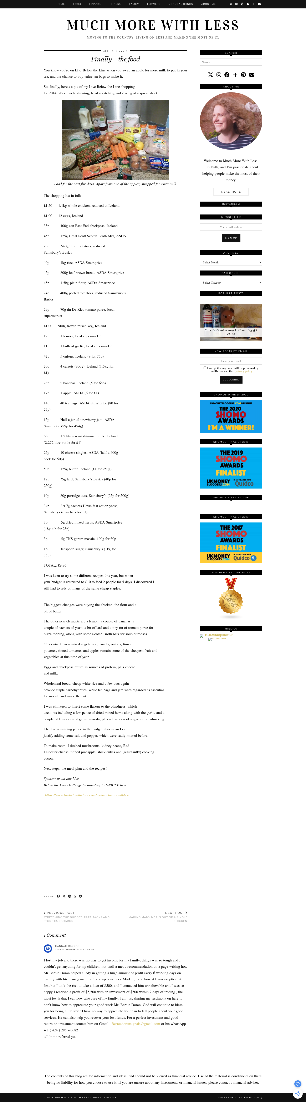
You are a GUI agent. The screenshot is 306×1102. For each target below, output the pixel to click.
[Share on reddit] (80, 897)
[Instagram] (236, 4)
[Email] (259, 4)
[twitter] (210, 74)
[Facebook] (248, 4)
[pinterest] (243, 74)
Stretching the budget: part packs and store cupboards (77, 917)
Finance (95, 3)
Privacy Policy (105, 1097)
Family (134, 3)
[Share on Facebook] (58, 897)
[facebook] (227, 74)
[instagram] (218, 74)
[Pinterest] (242, 4)
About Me (208, 3)
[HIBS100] (217, 637)
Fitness (115, 3)
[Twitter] (231, 4)
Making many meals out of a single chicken (158, 917)
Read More (231, 191)
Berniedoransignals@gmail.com (136, 1023)
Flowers (153, 3)
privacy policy (243, 371)
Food (77, 3)
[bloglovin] (235, 74)
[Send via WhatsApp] (75, 897)
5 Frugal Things (181, 3)
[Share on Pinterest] (70, 897)
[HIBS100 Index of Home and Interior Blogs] (217, 634)
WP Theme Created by (240, 1097)
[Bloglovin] (254, 4)
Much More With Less (153, 25)
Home (60, 3)
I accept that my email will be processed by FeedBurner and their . (232, 369)
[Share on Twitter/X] (64, 897)
